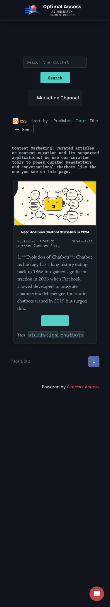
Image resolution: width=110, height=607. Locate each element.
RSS (23, 121)
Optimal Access (83, 387)
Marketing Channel (58, 98)
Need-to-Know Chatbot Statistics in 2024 (55, 232)
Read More (55, 320)
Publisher (63, 121)
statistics (42, 335)
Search (55, 77)
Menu (26, 129)
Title (93, 121)
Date (81, 121)
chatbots (72, 335)
